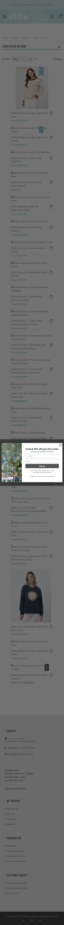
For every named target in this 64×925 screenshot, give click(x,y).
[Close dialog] (60, 445)
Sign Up (42, 466)
